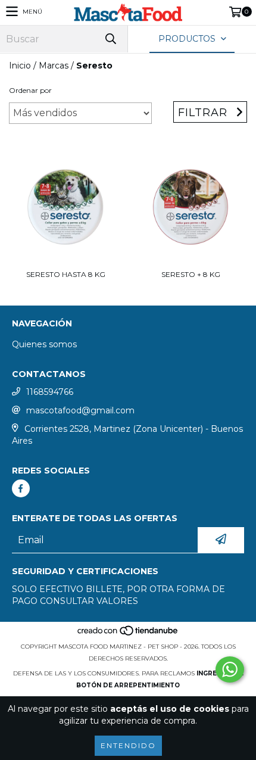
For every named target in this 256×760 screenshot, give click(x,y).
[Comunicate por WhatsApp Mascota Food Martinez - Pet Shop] (230, 669)
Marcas (53, 65)
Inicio (20, 65)
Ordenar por (30, 90)
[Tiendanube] (128, 634)
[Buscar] (110, 39)
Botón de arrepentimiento (128, 685)
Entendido (128, 745)
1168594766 (49, 392)
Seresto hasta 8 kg (65, 274)
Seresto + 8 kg (190, 274)
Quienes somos (44, 344)
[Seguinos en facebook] (21, 488)
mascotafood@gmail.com (80, 410)
